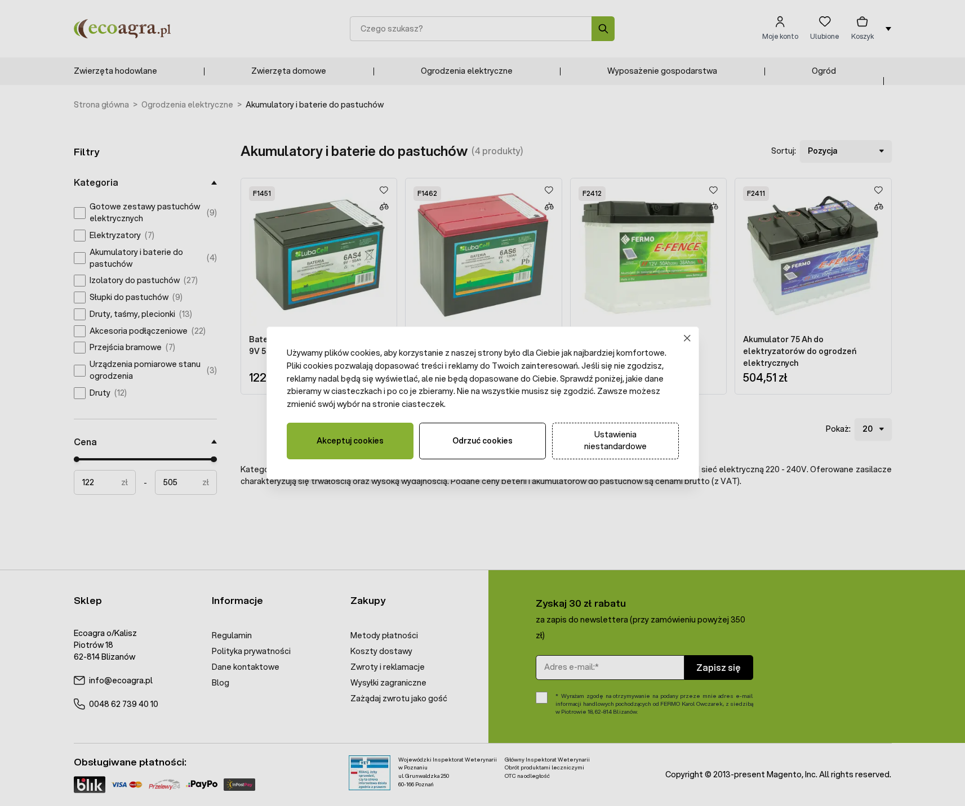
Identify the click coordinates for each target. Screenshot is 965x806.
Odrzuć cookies (482, 440)
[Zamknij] (687, 338)
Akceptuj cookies (350, 440)
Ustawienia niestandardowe (615, 440)
